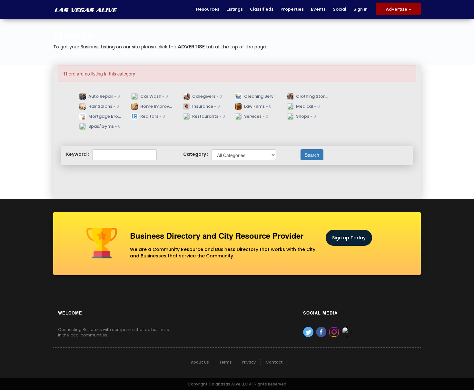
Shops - (305, 116)
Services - (255, 116)
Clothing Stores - (312, 96)
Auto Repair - (103, 96)
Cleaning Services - (260, 96)
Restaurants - (208, 116)
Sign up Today (349, 238)
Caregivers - (206, 96)
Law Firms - (257, 106)
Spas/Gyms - (104, 126)
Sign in (360, 9)
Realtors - (152, 116)
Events (318, 9)
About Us (200, 362)
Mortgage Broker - (104, 116)
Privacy (249, 362)
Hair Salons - (103, 106)
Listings (234, 9)
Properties (292, 9)
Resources (207, 9)
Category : (195, 154)
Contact (274, 362)
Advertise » (398, 9)
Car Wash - (153, 96)
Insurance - (205, 106)
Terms (225, 362)
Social (339, 9)
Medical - (307, 106)
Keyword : (77, 154)
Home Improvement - (156, 106)
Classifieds (261, 9)
